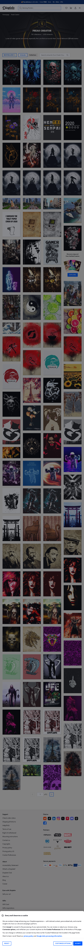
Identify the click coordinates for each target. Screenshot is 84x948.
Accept (78, 943)
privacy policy (28, 936)
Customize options (63, 943)
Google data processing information (49, 936)
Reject (6, 943)
